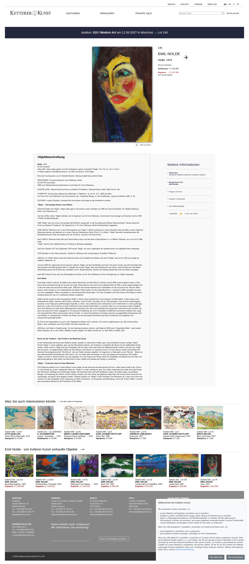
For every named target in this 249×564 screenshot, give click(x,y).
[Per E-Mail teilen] (180, 214)
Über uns (212, 4)
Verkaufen (107, 13)
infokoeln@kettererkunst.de (140, 512)
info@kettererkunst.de (21, 514)
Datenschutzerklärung (185, 549)
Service (171, 4)
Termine (198, 4)
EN (230, 4)
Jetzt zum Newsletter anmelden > (113, 539)
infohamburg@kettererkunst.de (64, 514)
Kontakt (185, 4)
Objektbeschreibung (51, 157)
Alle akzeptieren (235, 557)
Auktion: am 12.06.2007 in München (117, 32)
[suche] (223, 13)
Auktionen (73, 13)
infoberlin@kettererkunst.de (101, 514)
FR (238, 4)
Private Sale (144, 13)
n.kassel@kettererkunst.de (23, 535)
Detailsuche (233, 13)
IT (234, 4)
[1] (186, 57)
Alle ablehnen (216, 557)
